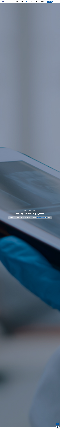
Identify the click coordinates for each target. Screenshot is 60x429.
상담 (57, 424)
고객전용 (37, 1)
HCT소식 (32, 1)
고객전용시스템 (22, 217)
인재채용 (42, 1)
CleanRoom (34, 217)
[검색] (56, 1)
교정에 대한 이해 (17, 217)
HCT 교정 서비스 (11, 217)
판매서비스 (49, 217)
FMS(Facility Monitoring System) (32, 210)
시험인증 (22, 1)
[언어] (54, 1)
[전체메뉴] (58, 1)
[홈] (23, 210)
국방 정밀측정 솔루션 (27, 217)
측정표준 (27, 1)
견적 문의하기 (50, 1)
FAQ (57, 427)
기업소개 (17, 1)
